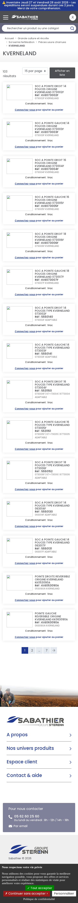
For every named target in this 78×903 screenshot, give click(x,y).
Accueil (9, 38)
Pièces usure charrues (52, 42)
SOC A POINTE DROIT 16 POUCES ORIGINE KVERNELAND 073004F (50, 163)
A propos (17, 735)
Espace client (22, 762)
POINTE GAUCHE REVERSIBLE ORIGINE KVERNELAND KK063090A (51, 616)
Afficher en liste (62, 73)
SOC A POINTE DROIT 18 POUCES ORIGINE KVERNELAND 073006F (50, 237)
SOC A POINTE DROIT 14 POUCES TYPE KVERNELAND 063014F (52, 505)
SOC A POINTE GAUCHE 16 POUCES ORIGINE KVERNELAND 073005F (52, 200)
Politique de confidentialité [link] (39, 899)
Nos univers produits (30, 748)
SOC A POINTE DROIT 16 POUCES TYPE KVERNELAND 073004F (52, 385)
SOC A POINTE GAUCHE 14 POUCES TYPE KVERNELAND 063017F (52, 542)
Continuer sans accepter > (28, 893)
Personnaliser (64, 893)
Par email (20, 826)
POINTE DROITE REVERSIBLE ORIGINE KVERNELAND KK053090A (52, 579)
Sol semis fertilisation (21, 42)
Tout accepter (41, 888)
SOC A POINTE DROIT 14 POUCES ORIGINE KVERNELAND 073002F (50, 89)
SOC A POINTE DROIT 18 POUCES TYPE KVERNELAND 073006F (52, 465)
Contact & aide (24, 775)
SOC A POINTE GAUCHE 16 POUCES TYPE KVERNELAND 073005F (52, 425)
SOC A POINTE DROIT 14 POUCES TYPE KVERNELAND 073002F (52, 311)
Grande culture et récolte (33, 38)
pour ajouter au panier (39, 109)
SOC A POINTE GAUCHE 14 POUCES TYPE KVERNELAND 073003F (52, 348)
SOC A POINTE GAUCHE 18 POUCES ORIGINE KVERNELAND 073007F (52, 274)
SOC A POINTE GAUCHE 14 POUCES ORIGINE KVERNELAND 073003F (52, 126)
